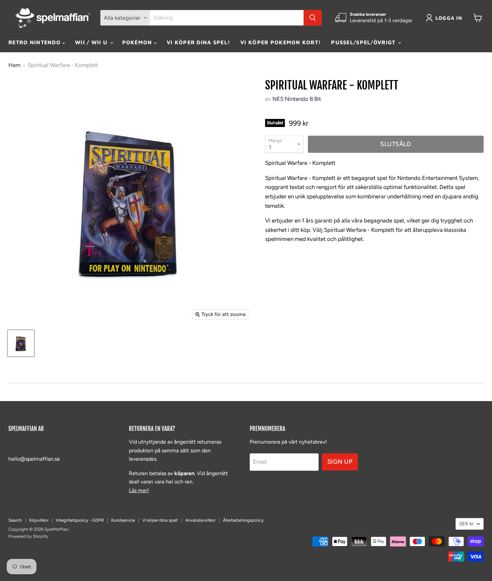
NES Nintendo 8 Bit (296, 98)
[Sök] (313, 17)
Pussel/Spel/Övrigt (364, 42)
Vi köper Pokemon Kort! (280, 42)
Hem (14, 65)
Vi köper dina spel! (198, 42)
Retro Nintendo (35, 42)
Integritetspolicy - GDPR (80, 520)
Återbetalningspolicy (243, 520)
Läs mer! (139, 490)
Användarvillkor (200, 520)
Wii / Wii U (92, 42)
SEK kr (466, 524)
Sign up (340, 461)
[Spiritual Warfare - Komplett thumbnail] (21, 343)
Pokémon (138, 42)
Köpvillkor (39, 520)
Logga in (449, 18)
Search (15, 520)
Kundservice (123, 520)
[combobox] (227, 17)
